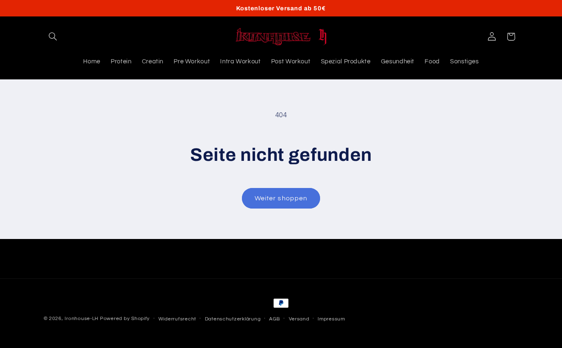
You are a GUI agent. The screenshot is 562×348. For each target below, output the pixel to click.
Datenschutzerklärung (233, 319)
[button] (53, 36)
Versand (299, 319)
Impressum (331, 319)
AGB (274, 319)
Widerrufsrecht (177, 319)
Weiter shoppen (281, 198)
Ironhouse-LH (81, 318)
